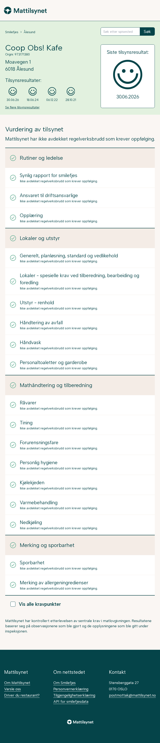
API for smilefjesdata (70, 701)
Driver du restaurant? (22, 695)
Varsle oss (12, 689)
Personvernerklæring (70, 689)
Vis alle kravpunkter (40, 604)
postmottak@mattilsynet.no (132, 695)
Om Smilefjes (64, 682)
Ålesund (29, 32)
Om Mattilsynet (17, 682)
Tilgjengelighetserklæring (74, 695)
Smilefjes (11, 32)
